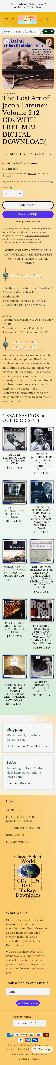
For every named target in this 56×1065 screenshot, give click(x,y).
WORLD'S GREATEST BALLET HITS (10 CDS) (42, 686)
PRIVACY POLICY (17, 842)
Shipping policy (39, 1054)
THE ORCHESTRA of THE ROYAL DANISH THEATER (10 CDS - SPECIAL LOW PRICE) (14, 691)
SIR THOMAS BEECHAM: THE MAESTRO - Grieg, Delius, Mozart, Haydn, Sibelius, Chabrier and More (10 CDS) (41, 577)
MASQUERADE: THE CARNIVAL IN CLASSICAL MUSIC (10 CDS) (14, 571)
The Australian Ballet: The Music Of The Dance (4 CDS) (14, 628)
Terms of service (20, 1054)
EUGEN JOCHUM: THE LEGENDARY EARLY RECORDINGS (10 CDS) (41, 462)
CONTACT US (15, 835)
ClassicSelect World (26, 1045)
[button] (6, 19)
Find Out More (16, 783)
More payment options (28, 222)
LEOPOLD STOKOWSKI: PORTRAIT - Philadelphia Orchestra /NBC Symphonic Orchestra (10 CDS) (41, 517)
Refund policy (25, 1049)
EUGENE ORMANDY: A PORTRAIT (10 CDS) (14, 512)
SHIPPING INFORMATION (23, 828)
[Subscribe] (46, 992)
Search (48, 31)
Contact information (29, 1059)
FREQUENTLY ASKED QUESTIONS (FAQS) (20, 819)
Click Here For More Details (25, 746)
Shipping (32, 173)
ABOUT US (13, 810)
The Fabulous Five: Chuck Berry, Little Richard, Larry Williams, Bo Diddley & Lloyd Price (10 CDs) (41, 634)
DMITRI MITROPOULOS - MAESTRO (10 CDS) (14, 459)
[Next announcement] (50, 6)
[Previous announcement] (5, 6)
